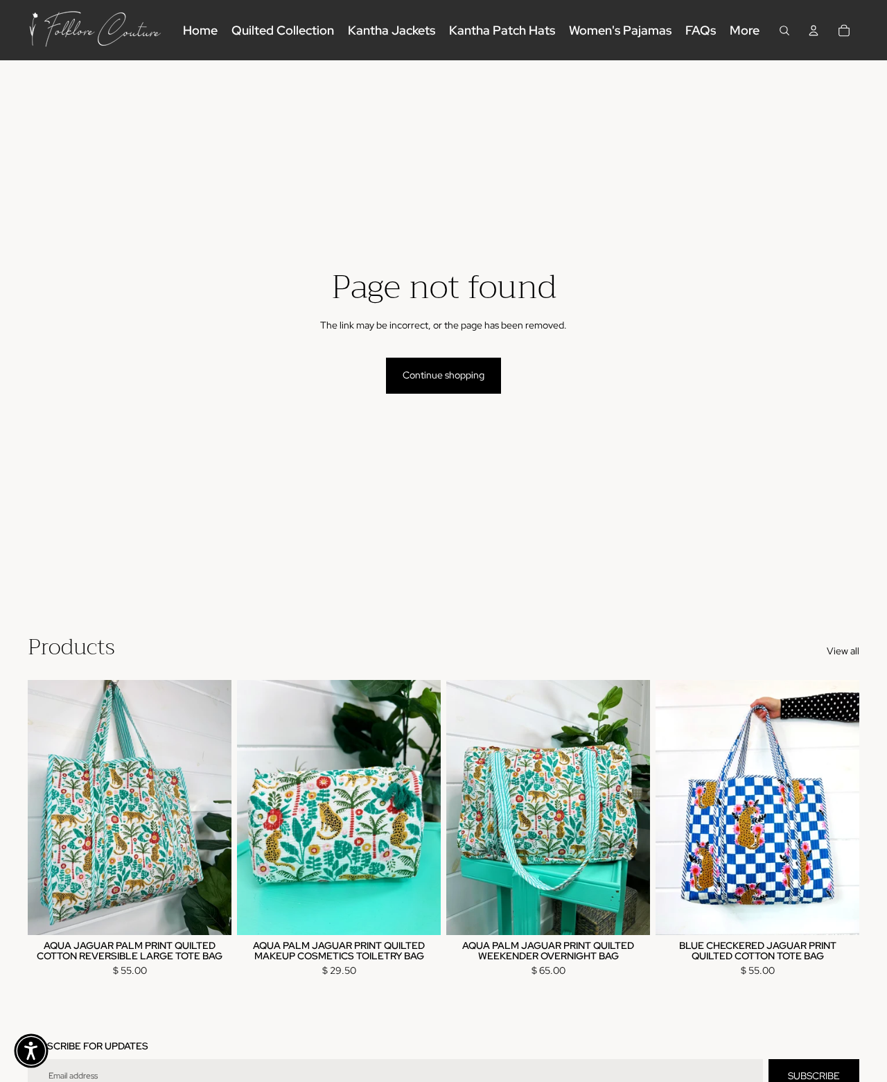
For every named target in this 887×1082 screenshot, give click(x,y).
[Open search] (784, 30)
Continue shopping (443, 375)
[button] (31, 1050)
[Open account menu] (813, 30)
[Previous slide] (48, 807)
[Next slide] (210, 807)
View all (843, 651)
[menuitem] (744, 30)
